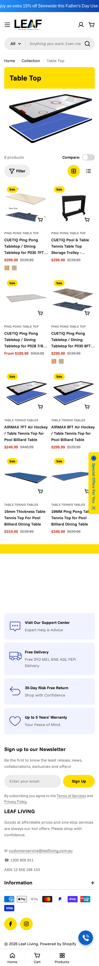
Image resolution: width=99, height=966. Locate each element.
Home (9, 60)
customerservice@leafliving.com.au (41, 850)
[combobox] (49, 43)
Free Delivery (37, 651)
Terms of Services (71, 795)
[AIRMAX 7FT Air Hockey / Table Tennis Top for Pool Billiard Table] (26, 392)
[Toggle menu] (7, 25)
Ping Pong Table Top (21, 233)
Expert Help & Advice (44, 629)
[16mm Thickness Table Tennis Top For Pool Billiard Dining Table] (26, 477)
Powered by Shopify (58, 943)
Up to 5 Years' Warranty (46, 717)
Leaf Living (28, 943)
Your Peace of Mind (42, 724)
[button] (93, 483)
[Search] (87, 44)
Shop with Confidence (45, 695)
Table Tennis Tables (21, 420)
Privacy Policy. (15, 801)
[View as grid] (73, 171)
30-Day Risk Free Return (46, 687)
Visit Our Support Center (47, 622)
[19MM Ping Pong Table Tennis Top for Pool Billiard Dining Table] (73, 477)
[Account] (81, 25)
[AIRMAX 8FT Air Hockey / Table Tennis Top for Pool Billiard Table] (73, 392)
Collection (31, 60)
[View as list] (88, 171)
